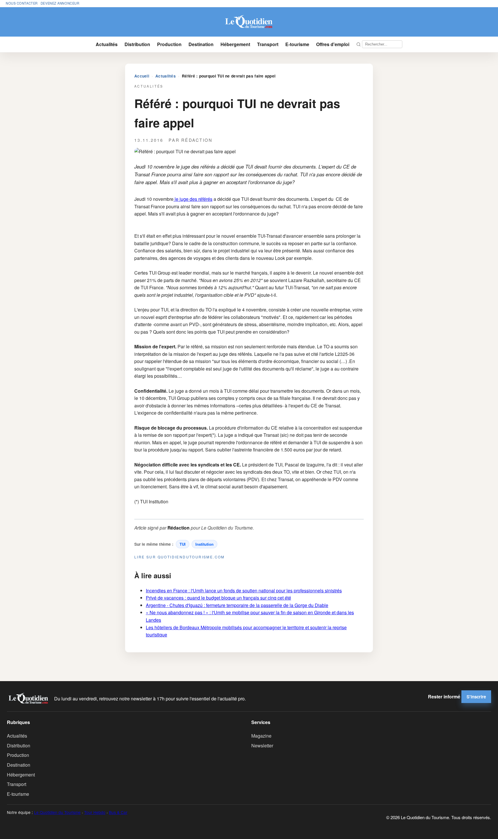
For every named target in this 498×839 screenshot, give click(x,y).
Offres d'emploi (332, 44)
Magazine (261, 735)
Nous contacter (22, 3)
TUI (183, 544)
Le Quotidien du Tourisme (57, 812)
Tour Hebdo (94, 812)
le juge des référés (192, 199)
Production (169, 44)
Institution (204, 544)
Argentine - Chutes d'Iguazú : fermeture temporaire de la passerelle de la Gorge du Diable (237, 605)
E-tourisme (297, 44)
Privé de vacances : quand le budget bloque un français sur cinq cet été (218, 597)
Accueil (141, 76)
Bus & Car (118, 812)
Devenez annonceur (60, 3)
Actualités (107, 44)
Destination (201, 44)
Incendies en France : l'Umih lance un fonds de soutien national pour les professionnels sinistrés (244, 590)
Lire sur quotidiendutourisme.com (179, 556)
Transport (267, 44)
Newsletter (262, 745)
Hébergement (235, 44)
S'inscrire (476, 697)
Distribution (137, 44)
